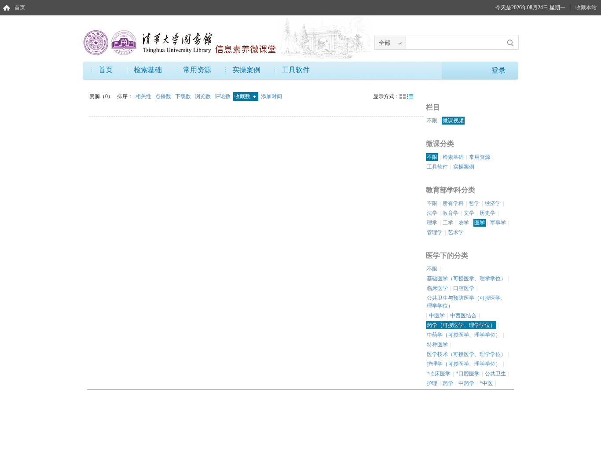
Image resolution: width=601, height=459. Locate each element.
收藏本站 (586, 7)
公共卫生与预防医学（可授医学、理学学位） (466, 302)
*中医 (486, 383)
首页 (20, 7)
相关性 (144, 96)
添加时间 (271, 96)
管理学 (435, 232)
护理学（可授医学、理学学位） (464, 364)
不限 (432, 121)
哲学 (474, 203)
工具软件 (296, 69)
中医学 (437, 315)
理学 (432, 223)
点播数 (163, 96)
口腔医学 (463, 288)
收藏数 (243, 96)
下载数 (183, 96)
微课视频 (453, 121)
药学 (448, 383)
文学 (469, 213)
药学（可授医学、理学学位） (461, 325)
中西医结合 (463, 315)
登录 (498, 70)
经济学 (493, 203)
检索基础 (148, 69)
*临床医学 (439, 374)
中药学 (466, 383)
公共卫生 (495, 374)
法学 (432, 213)
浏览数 (203, 96)
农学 (463, 223)
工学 (448, 223)
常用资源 (197, 69)
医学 (479, 223)
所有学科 (453, 203)
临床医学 (437, 288)
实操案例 (246, 69)
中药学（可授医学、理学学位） (464, 335)
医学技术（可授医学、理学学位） (466, 354)
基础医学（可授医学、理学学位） (466, 278)
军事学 (498, 223)
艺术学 (456, 232)
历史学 (487, 213)
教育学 (450, 213)
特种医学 (437, 344)
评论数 (223, 96)
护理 (432, 383)
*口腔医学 (468, 374)
